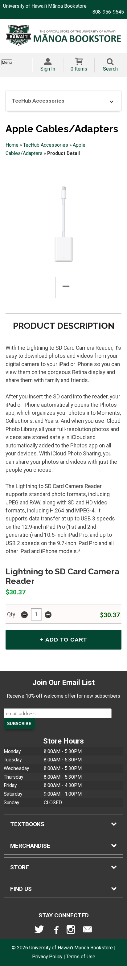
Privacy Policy (47, 957)
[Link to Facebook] (55, 930)
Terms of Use (80, 957)
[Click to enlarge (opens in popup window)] (66, 287)
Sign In (47, 69)
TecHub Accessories (45, 145)
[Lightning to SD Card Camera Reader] (63, 224)
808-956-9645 (108, 12)
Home (12, 145)
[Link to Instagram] (71, 930)
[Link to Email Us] (87, 930)
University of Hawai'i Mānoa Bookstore (45, 6)
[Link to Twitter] (39, 930)
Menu (7, 62)
